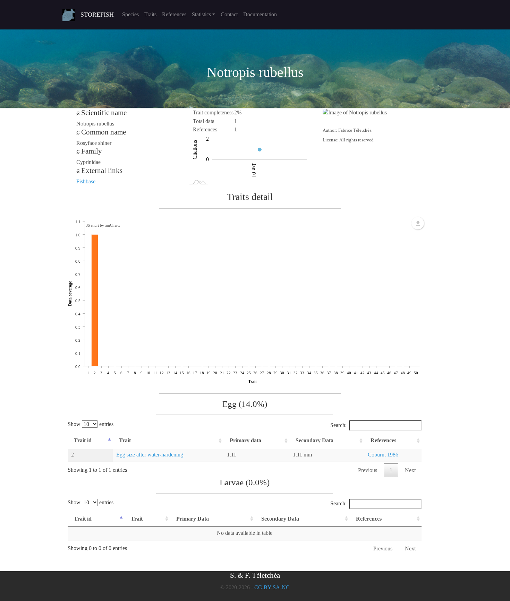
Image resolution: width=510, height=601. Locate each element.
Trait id (83, 440)
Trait (125, 440)
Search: (338, 425)
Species (130, 14)
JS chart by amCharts (103, 225)
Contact (229, 14)
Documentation (260, 14)
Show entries (90, 424)
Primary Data (192, 519)
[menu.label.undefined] (417, 223)
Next (410, 470)
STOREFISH (97, 14)
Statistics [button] (201, 14)
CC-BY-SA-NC (272, 587)
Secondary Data (314, 440)
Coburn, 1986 (383, 455)
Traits (150, 14)
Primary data (245, 440)
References (174, 14)
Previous (367, 470)
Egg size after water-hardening (149, 455)
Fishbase (85, 181)
